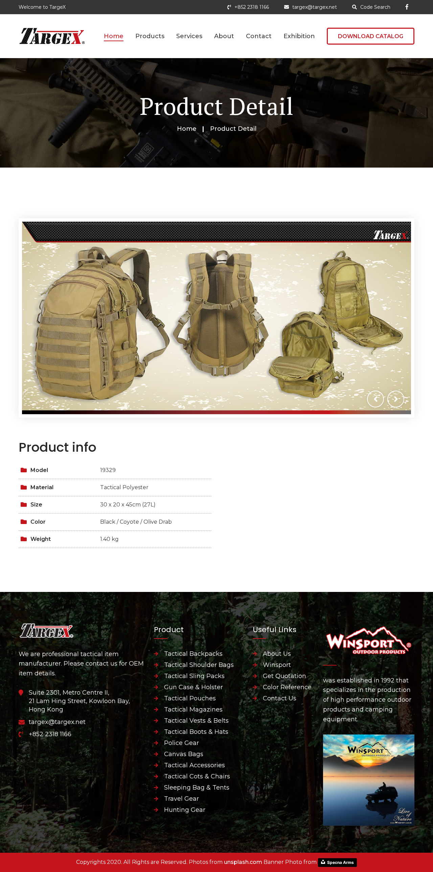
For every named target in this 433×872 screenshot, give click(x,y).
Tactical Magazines (193, 709)
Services (189, 36)
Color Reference (287, 687)
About (224, 36)
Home (113, 36)
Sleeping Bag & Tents (196, 787)
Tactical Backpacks (193, 653)
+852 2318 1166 (251, 7)
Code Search (375, 7)
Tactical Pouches (190, 698)
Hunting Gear (184, 810)
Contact (259, 36)
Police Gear (181, 743)
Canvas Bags (183, 754)
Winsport (277, 665)
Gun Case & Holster (193, 687)
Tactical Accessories (194, 765)
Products (149, 36)
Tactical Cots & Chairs (197, 776)
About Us (277, 653)
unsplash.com (243, 862)
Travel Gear (181, 798)
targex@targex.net (314, 7)
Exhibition (299, 36)
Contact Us (279, 698)
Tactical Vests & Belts (196, 720)
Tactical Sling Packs (194, 676)
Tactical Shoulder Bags (199, 665)
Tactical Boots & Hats (196, 732)
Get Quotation (284, 676)
